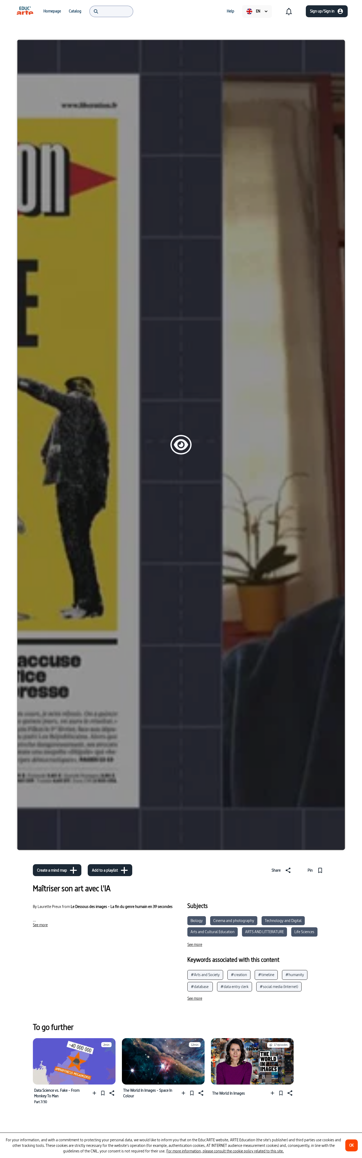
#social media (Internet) (279, 986)
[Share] (111, 1093)
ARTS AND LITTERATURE (264, 931)
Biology (197, 920)
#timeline (266, 974)
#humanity (294, 974)
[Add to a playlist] (95, 1093)
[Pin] (103, 1093)
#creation (239, 974)
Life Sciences (304, 931)
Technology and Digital (283, 920)
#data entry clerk (234, 986)
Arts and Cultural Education (213, 931)
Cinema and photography (233, 920)
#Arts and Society (205, 974)
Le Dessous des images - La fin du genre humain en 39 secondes (122, 906)
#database (200, 986)
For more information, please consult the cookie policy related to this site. (225, 1151)
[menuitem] (25, 11)
